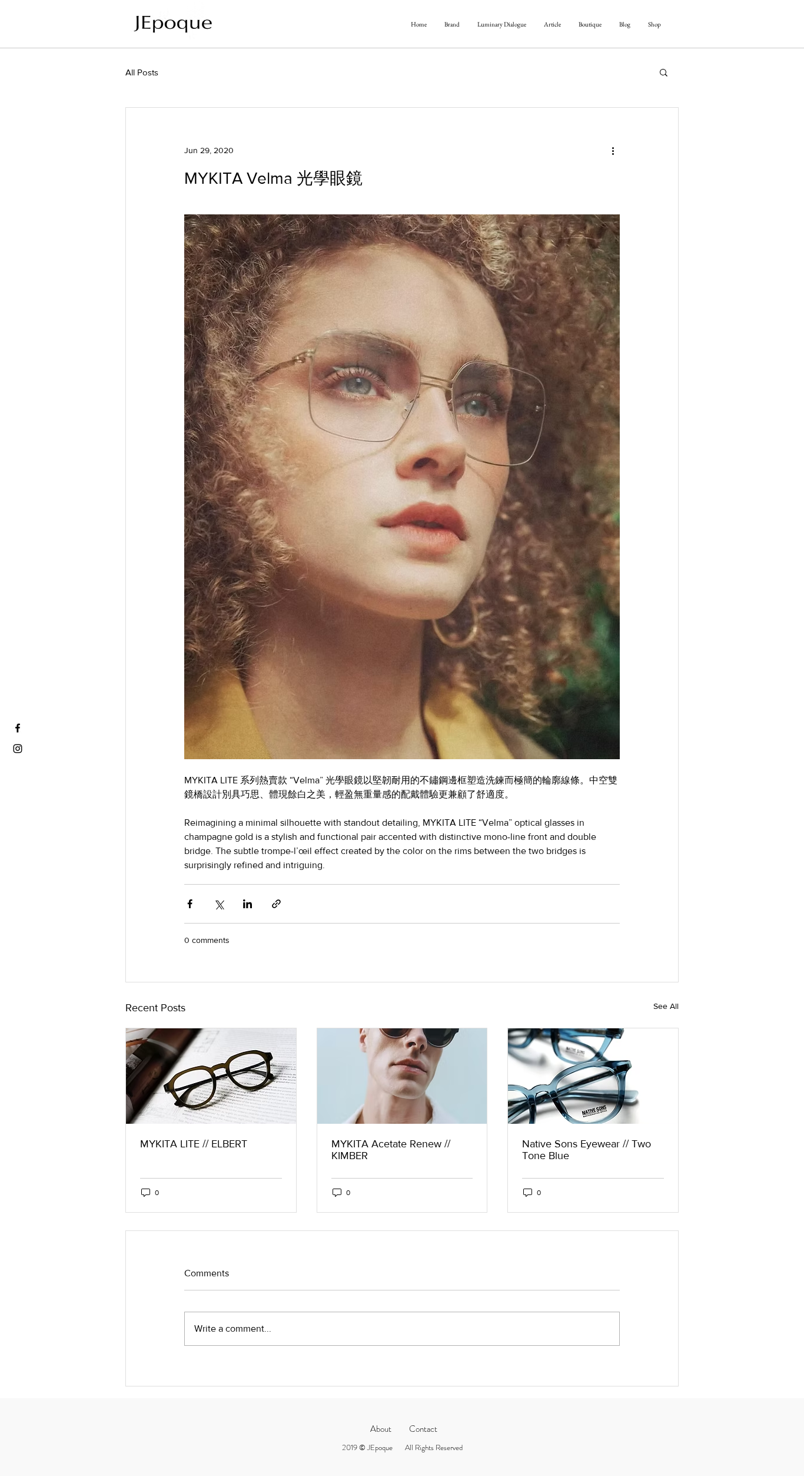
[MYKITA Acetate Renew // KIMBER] (402, 1076)
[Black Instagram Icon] (18, 748)
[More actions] (613, 150)
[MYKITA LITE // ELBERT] (211, 1076)
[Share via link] (276, 903)
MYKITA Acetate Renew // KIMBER (390, 1149)
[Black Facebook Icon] (18, 728)
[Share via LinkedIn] (247, 903)
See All (666, 1006)
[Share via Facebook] (189, 903)
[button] (663, 72)
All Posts (141, 72)
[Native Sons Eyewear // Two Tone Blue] (593, 1076)
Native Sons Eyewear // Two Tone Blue (586, 1149)
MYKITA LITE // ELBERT (193, 1144)
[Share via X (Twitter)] (218, 903)
